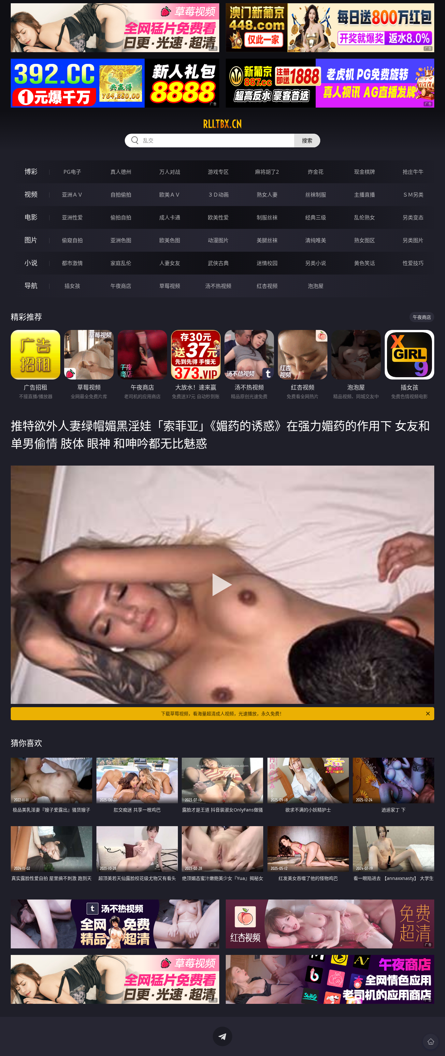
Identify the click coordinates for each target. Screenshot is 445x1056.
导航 (30, 285)
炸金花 (315, 171)
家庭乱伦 (120, 263)
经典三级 (315, 217)
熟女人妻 (267, 194)
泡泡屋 (315, 286)
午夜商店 (120, 286)
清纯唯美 (315, 240)
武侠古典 (218, 263)
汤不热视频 (218, 286)
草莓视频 (169, 286)
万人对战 (169, 171)
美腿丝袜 (267, 240)
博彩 (30, 171)
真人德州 (120, 171)
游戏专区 (218, 171)
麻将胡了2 (267, 171)
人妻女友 (169, 263)
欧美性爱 (218, 217)
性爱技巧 (413, 263)
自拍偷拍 (120, 194)
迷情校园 (267, 263)
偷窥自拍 (72, 240)
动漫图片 (218, 240)
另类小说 (315, 263)
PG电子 (72, 171)
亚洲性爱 (72, 217)
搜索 (307, 140)
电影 (30, 217)
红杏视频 (267, 286)
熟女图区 (364, 240)
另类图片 (413, 240)
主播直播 (364, 194)
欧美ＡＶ (169, 194)
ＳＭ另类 (413, 194)
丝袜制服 (315, 194)
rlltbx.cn (222, 123)
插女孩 (72, 286)
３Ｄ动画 (218, 194)
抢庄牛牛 (413, 171)
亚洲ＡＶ (72, 194)
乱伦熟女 (364, 217)
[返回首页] (430, 1041)
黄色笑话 (364, 263)
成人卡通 (169, 217)
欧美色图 (169, 240)
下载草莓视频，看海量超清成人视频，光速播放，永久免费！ (222, 713)
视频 (30, 194)
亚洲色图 (120, 240)
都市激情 (72, 263)
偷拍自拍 (120, 217)
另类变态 (413, 217)
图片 (30, 240)
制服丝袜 (267, 217)
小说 (30, 263)
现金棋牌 (364, 171)
